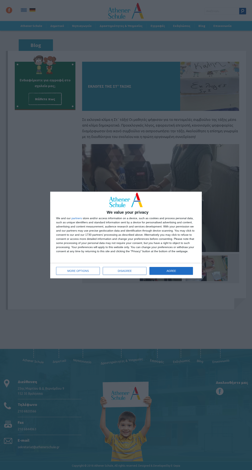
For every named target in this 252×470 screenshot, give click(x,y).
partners (76, 218)
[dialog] (126, 235)
